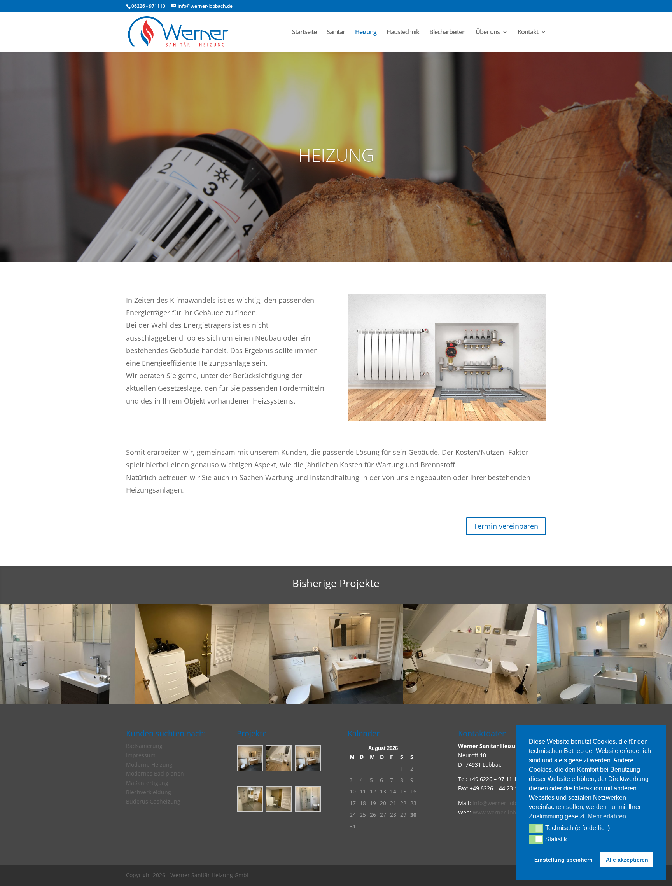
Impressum (141, 755)
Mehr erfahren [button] (607, 816)
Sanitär (336, 32)
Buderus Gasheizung (153, 801)
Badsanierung (144, 746)
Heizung (365, 32)
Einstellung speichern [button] (563, 859)
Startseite (304, 32)
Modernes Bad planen (155, 773)
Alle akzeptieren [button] (627, 859)
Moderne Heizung (149, 764)
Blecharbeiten (447, 32)
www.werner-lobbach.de (505, 812)
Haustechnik (403, 32)
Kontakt (528, 32)
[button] (536, 828)
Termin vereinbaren (506, 526)
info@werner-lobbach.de (504, 803)
